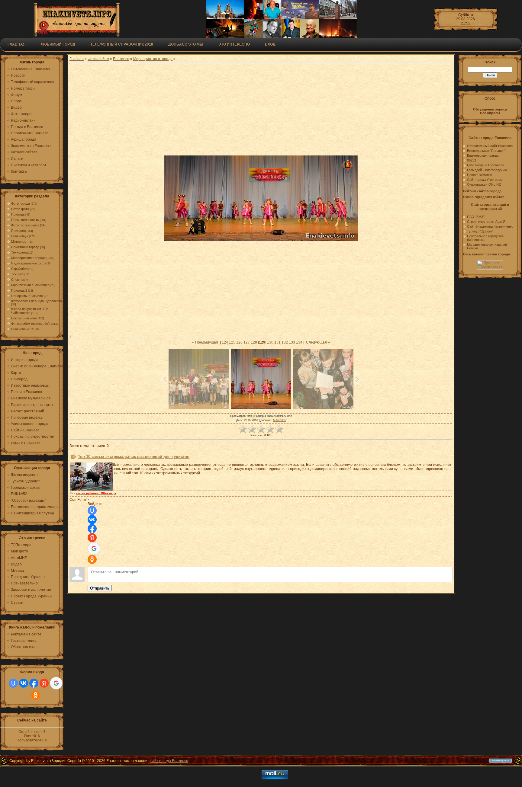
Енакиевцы (19, 236)
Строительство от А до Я (486, 221)
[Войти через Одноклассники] (35, 695)
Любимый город (58, 44)
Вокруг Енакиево (24, 318)
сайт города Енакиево (169, 761)
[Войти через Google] (56, 683)
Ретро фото (20, 209)
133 (292, 342)
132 (285, 342)
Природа (17, 214)
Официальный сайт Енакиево (490, 146)
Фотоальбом (98, 59)
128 (254, 342)
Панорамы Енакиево (27, 296)
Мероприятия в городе (28, 258)
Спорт (16, 279)
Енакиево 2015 (22, 329)
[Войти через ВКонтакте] (23, 683)
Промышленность (25, 220)
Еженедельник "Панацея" (486, 150)
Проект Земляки (479, 175)
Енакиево (121, 59)
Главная (17, 44)
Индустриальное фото (28, 263)
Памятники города (25, 247)
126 (239, 342)
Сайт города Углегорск (484, 179)
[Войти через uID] (13, 683)
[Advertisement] (261, 110)
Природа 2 (19, 290)
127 (246, 342)
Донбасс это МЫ (185, 44)
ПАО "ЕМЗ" (476, 217)
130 (270, 342)
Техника (17, 274)
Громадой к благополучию (487, 170)
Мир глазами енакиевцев (30, 285)
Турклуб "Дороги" (480, 231)
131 (277, 342)
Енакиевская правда (482, 155)
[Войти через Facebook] (33, 683)
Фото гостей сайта (25, 225)
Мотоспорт (19, 241)
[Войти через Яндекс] (44, 683)
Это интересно (234, 44)
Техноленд (19, 252)
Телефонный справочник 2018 (121, 44)
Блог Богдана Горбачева (485, 165)
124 (225, 342)
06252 (471, 160)
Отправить (99, 588)
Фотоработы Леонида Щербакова (36, 301)
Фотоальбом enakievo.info (30, 323)
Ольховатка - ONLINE (484, 184)
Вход (270, 44)
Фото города (20, 203)
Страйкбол (19, 268)
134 (299, 342)
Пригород (18, 230)
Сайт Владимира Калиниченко (490, 226)
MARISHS (279, 420)
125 (232, 342)
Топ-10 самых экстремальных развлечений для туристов (133, 456)
